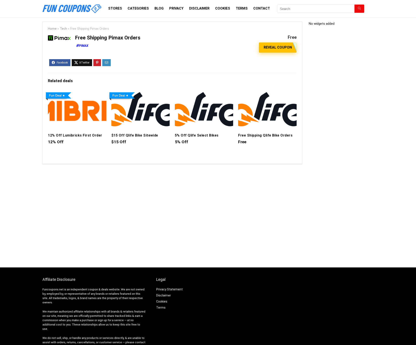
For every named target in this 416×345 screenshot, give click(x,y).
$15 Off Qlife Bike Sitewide (134, 135)
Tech (63, 29)
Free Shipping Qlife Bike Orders (265, 135)
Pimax (83, 45)
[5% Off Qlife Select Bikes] (204, 93)
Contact (261, 8)
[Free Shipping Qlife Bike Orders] (267, 93)
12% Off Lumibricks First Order (75, 135)
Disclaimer (199, 8)
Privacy (176, 8)
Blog (159, 8)
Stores (115, 8)
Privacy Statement (169, 289)
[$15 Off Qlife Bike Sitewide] (140, 93)
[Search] (359, 9)
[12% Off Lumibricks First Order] (77, 93)
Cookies (222, 8)
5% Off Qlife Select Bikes (197, 135)
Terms (242, 8)
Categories (138, 8)
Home (52, 29)
